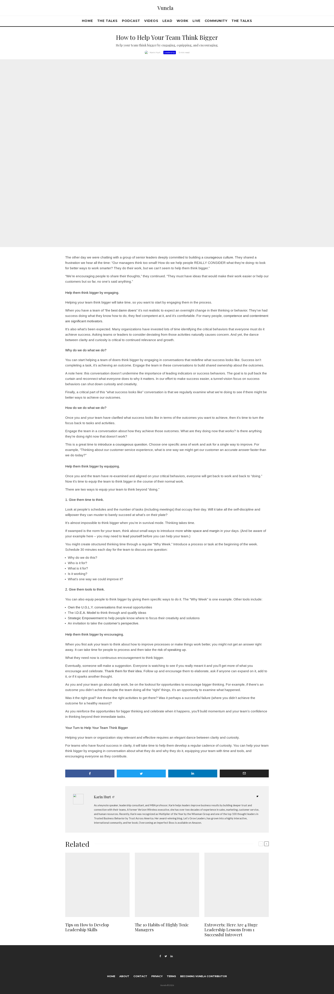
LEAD (167, 21)
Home (87, 21)
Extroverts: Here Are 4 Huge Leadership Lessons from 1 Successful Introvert (231, 929)
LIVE (197, 21)
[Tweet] (141, 773)
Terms (171, 976)
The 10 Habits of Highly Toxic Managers (162, 927)
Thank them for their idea (123, 671)
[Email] (244, 773)
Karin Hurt (155, 52)
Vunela (165, 7)
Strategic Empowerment (86, 618)
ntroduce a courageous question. (123, 444)
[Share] (89, 773)
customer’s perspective (121, 623)
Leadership (169, 52)
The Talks (107, 21)
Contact (140, 976)
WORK (182, 21)
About (124, 976)
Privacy (157, 976)
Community (216, 21)
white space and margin (202, 531)
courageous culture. (219, 257)
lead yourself (132, 536)
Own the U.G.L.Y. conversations (92, 607)
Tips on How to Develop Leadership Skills (87, 927)
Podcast (131, 21)
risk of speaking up (172, 650)
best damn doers (123, 310)
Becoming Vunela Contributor (203, 976)
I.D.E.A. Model (85, 613)
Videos (151, 21)
